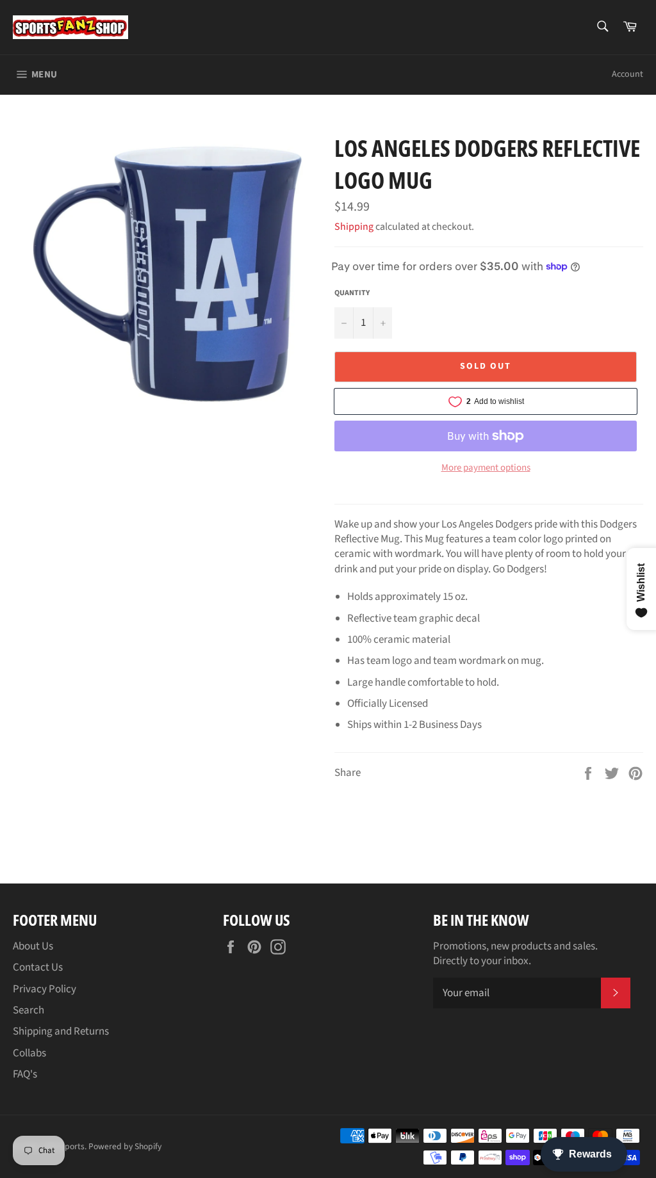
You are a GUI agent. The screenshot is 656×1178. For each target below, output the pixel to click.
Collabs (29, 1053)
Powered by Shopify (124, 1146)
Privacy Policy (44, 989)
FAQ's (25, 1074)
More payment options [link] (485, 468)
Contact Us (38, 967)
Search (28, 1010)
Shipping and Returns (61, 1031)
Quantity (352, 293)
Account (627, 74)
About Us (33, 946)
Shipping (353, 227)
